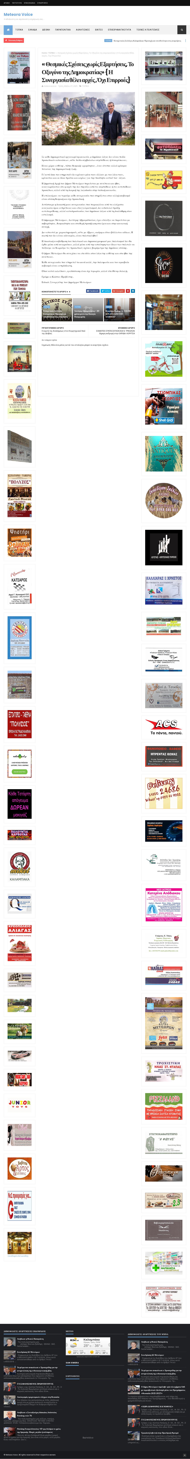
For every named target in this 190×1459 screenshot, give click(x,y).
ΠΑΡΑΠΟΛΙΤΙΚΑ (63, 30)
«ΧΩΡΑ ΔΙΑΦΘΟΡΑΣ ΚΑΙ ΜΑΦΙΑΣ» (157, 1406)
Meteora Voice (18, 14)
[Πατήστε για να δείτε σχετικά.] (20, 882)
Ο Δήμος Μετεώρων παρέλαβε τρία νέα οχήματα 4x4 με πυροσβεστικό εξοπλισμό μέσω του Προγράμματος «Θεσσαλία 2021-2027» (163, 1390)
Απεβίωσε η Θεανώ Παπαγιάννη (30, 1339)
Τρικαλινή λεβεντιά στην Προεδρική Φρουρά (159, 1433)
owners (52, 1455)
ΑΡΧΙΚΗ (7, 3)
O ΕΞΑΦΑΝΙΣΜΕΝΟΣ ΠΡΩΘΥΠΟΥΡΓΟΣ (35, 1384)
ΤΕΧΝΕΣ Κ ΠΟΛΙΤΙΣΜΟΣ (148, 30)
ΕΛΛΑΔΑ (32, 30)
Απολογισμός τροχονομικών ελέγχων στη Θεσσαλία (38, 1397)
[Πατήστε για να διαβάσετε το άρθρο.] (163, 1081)
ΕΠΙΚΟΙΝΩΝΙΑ (29, 3)
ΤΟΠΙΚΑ (19, 30)
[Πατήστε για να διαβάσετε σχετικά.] (19, 130)
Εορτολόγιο (88, 1437)
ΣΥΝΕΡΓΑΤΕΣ (42, 3)
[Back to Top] (184, 1455)
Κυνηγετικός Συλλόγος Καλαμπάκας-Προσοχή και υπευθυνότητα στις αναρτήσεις (105, 40)
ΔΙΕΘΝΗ (46, 30)
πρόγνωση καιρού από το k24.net (88, 1356)
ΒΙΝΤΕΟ (99, 30)
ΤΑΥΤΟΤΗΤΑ (17, 3)
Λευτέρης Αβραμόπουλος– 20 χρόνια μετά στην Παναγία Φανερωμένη (86, 314)
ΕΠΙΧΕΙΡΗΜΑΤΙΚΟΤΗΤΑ (119, 30)
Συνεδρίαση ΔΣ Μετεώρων (28, 1352)
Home (44, 53)
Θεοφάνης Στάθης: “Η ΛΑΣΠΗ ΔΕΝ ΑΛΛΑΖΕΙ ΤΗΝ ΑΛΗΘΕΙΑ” (118, 314)
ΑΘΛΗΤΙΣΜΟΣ (83, 30)
